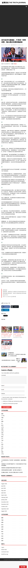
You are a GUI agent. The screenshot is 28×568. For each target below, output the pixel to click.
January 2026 (4, 499)
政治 (2, 425)
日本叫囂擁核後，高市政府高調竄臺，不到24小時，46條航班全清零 (6, 347)
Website (3, 393)
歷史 (2, 436)
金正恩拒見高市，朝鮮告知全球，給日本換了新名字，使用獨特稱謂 (18, 334)
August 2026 (4, 483)
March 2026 (4, 495)
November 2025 (4, 504)
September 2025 (5, 508)
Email (2, 389)
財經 (2, 448)
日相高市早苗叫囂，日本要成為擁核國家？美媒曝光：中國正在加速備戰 (6, 334)
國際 (2, 413)
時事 (2, 432)
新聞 (2, 429)
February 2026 (4, 497)
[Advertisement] (14, 23)
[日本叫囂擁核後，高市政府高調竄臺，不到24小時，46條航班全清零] (6, 342)
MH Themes (22, 559)
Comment (3, 375)
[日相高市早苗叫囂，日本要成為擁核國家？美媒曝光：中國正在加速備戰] (6, 329)
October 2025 (4, 506)
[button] (26, 6)
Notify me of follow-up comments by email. (12, 401)
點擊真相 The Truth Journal (17, 44)
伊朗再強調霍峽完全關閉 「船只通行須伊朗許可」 (12, 470)
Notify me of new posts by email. (10, 403)
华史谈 (15, 63)
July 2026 (3, 486)
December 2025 (4, 502)
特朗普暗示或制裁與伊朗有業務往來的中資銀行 (11, 467)
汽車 (2, 440)
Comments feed (4, 551)
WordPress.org (4, 554)
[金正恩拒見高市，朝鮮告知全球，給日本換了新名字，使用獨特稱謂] (18, 329)
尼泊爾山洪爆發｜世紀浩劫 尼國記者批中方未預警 (12, 472)
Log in (2, 547)
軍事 (2, 452)
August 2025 (4, 511)
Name (2, 385)
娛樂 (2, 421)
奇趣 (2, 417)
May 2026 (3, 490)
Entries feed (4, 549)
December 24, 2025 (6, 44)
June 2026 (3, 488)
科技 (2, 444)
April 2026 (3, 492)
